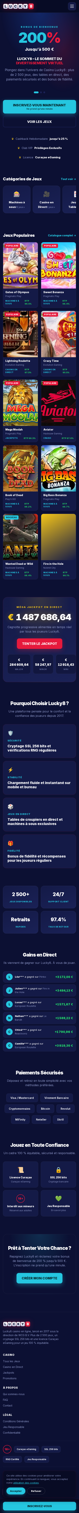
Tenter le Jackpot (39, 644)
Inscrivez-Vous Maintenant (39, 106)
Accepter (16, 1490)
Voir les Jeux (39, 122)
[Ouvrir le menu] (72, 6)
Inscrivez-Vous (39, 1506)
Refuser (36, 1490)
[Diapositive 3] (44, 92)
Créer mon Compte (39, 1278)
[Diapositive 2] (39, 92)
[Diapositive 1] (35, 92)
